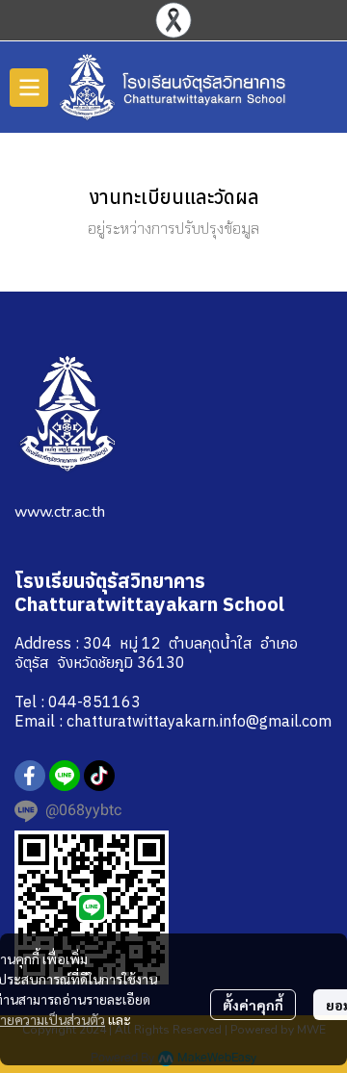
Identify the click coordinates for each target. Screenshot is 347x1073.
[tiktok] (99, 775)
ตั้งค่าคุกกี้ (253, 1004)
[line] (64, 775)
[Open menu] (29, 87)
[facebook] (29, 775)
